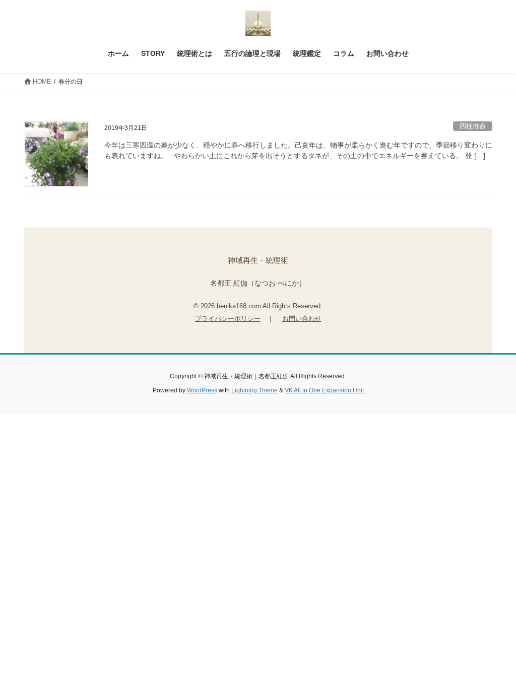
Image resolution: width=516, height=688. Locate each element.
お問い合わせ (301, 318)
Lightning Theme (254, 390)
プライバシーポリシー (228, 318)
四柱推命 (473, 126)
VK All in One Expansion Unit (324, 390)
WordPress (202, 390)
